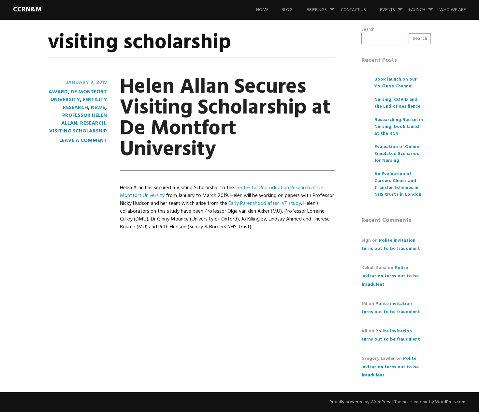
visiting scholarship (78, 131)
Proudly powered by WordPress (360, 402)
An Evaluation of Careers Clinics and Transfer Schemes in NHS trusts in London (397, 184)
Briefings (317, 10)
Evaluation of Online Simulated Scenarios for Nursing (396, 153)
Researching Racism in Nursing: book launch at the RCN (398, 126)
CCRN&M (27, 9)
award (58, 92)
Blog (287, 10)
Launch (417, 10)
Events (387, 10)
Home (262, 10)
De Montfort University (79, 96)
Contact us (353, 10)
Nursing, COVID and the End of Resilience (397, 103)
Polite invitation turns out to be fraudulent (390, 276)
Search (367, 29)
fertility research (85, 104)
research (92, 123)
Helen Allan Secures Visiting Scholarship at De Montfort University (225, 118)
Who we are (452, 10)
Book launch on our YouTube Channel (395, 83)
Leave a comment (83, 140)
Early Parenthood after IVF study (264, 203)
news (98, 107)
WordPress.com (450, 402)
